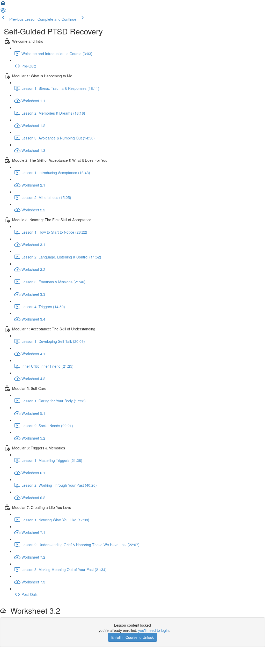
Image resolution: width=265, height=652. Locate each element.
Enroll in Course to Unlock (132, 637)
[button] (3, 4)
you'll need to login (153, 630)
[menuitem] (3, 11)
